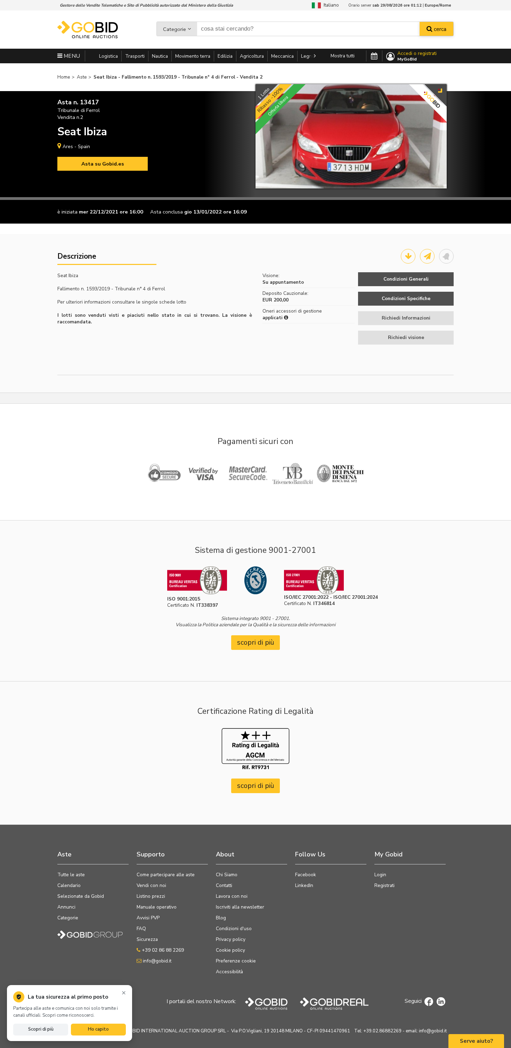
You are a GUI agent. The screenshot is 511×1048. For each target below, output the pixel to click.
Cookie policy (230, 950)
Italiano (330, 5)
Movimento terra (192, 56)
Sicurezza (147, 939)
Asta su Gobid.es (102, 163)
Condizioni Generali (406, 279)
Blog (221, 917)
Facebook (305, 874)
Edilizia (225, 56)
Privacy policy (230, 939)
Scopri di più (41, 1029)
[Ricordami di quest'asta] (446, 256)
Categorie (174, 29)
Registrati (384, 885)
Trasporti (135, 56)
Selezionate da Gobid (80, 896)
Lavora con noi (232, 896)
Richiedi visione (406, 337)
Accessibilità (229, 971)
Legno (308, 56)
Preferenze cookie (236, 961)
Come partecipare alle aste (166, 874)
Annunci (66, 907)
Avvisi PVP (148, 917)
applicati (273, 317)
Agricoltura (252, 56)
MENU (71, 56)
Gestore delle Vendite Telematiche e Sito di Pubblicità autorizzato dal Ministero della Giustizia (146, 5)
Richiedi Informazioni (406, 318)
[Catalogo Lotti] (408, 256)
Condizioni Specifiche (406, 298)
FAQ (141, 928)
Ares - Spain (76, 146)
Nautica (160, 56)
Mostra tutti (343, 56)
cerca (439, 29)
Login (380, 874)
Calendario (69, 885)
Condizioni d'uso (234, 928)
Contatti (224, 885)
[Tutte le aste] (374, 56)
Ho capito (98, 1029)
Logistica (108, 56)
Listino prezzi (151, 896)
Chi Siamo (226, 874)
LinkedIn (304, 885)
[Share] (427, 256)
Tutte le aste (71, 874)
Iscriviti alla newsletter (240, 907)
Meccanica (282, 56)
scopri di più (255, 642)
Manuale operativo (157, 907)
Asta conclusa (166, 211)
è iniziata (67, 211)
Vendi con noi (151, 885)
